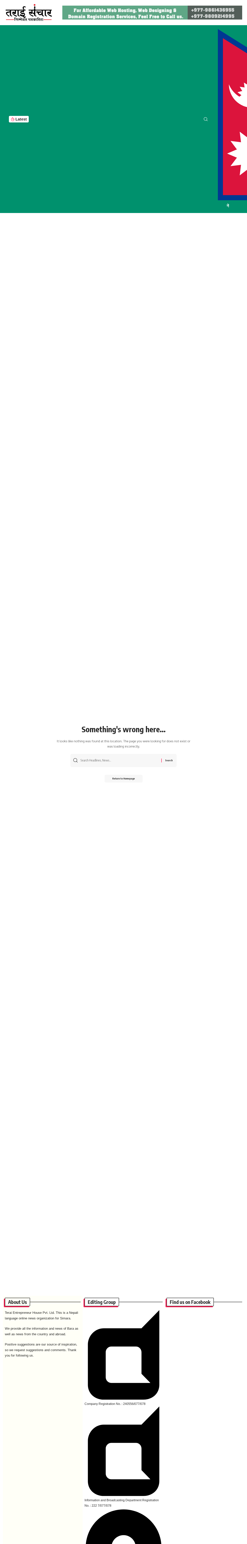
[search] (209, 119)
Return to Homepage (123, 778)
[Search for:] (119, 760)
